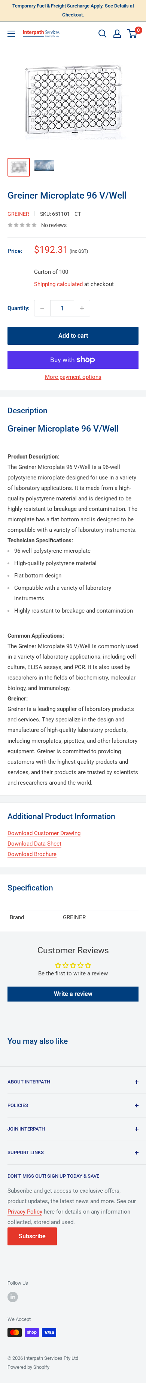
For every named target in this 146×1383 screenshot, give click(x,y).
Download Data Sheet (34, 843)
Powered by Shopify (28, 1367)
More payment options (73, 377)
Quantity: (18, 308)
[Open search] (102, 34)
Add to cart (73, 335)
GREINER (18, 214)
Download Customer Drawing (43, 833)
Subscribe (32, 1236)
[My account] (117, 34)
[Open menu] (11, 34)
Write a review (73, 993)
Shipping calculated (58, 284)
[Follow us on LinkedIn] (12, 1297)
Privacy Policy (24, 1211)
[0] (132, 33)
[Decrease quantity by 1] (42, 308)
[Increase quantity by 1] (82, 308)
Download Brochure (32, 854)
